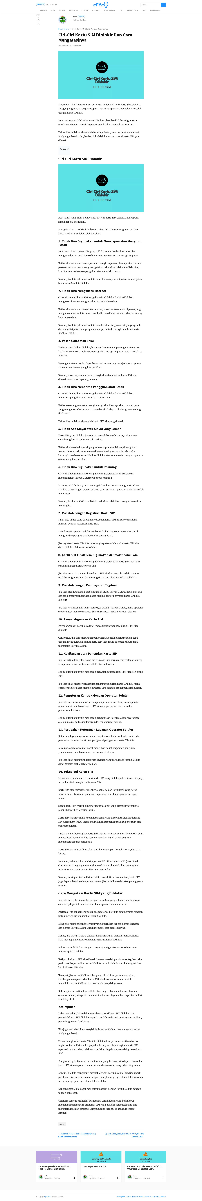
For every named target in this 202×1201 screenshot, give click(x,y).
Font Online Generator (159, 1196)
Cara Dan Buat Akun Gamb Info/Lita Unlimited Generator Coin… (144, 1167)
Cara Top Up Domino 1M (94, 1166)
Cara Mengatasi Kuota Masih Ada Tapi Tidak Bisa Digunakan (54, 1167)
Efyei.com (47, 1196)
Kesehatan (154, 10)
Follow (41, 5)
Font (53, 10)
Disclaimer (147, 1196)
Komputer (73, 10)
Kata (120, 10)
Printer (85, 10)
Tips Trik (96, 10)
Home (60, 29)
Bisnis (144, 10)
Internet (67, 29)
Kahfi (78, 17)
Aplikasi (62, 10)
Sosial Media (108, 10)
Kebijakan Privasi (137, 1196)
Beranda (43, 10)
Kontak (129, 1196)
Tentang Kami (121, 1196)
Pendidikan (132, 10)
